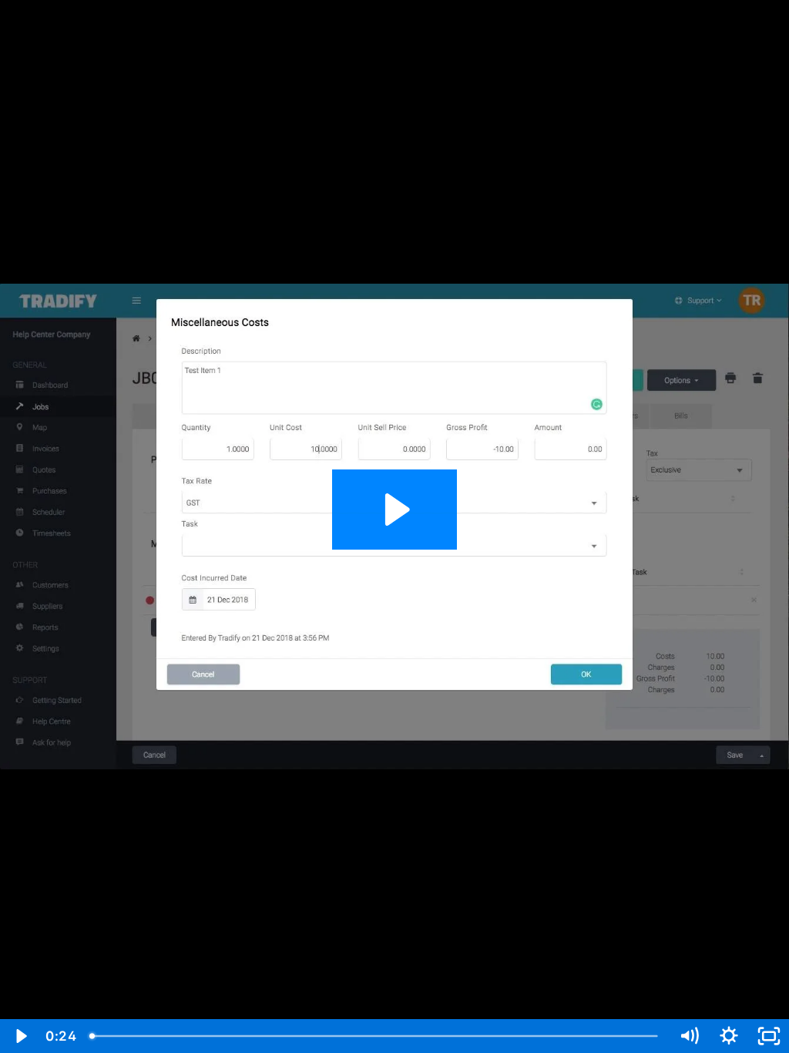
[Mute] (689, 1036)
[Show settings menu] (729, 1036)
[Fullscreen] (769, 1036)
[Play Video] (20, 1036)
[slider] (375, 1036)
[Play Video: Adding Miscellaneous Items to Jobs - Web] (395, 509)
